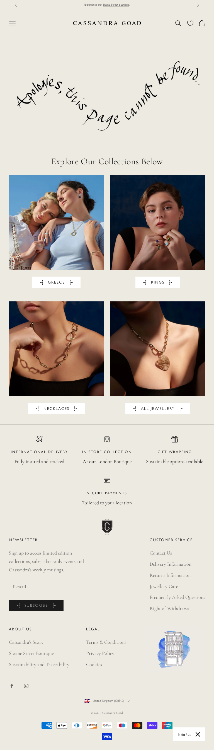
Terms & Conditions (106, 642)
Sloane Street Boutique (31, 653)
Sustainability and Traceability (39, 664)
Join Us (184, 734)
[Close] (198, 734)
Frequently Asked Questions (177, 597)
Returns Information (170, 575)
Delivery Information (170, 564)
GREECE (56, 282)
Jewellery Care (164, 586)
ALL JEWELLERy (158, 409)
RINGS (157, 282)
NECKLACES (56, 409)
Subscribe (36, 606)
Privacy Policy (100, 653)
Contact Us (161, 553)
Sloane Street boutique (116, 4)
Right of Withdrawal (170, 608)
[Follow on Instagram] (26, 686)
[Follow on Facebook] (11, 686)
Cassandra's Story (26, 642)
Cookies (94, 664)
